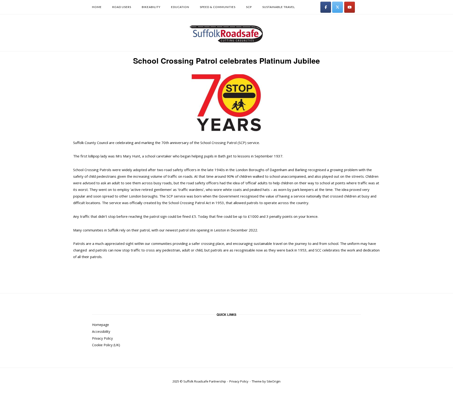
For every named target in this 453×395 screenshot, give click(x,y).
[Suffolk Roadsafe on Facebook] (325, 7)
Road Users (121, 7)
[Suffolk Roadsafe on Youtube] (349, 7)
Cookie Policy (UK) (106, 345)
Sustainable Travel (278, 7)
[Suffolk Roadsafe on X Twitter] (337, 7)
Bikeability (151, 7)
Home (97, 7)
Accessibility (101, 331)
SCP (249, 7)
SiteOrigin (274, 381)
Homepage (100, 324)
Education (180, 7)
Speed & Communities (217, 7)
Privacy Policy (102, 338)
